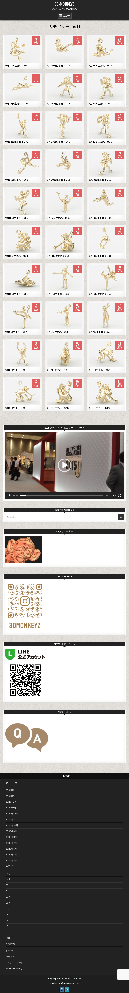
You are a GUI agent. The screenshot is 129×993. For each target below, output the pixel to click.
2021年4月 (11, 790)
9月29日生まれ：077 (58, 65)
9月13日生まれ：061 (100, 256)
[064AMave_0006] (106, 202)
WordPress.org (14, 968)
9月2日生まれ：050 (58, 408)
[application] (64, 465)
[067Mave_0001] (106, 164)
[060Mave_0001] (22, 278)
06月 (8, 903)
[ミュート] (114, 495)
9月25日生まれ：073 (100, 103)
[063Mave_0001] (22, 240)
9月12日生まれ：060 (16, 294)
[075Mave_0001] (22, 87)
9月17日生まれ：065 (58, 218)
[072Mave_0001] (22, 126)
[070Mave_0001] (106, 126)
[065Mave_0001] (64, 202)
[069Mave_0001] (22, 164)
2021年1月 (11, 807)
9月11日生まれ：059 (58, 294)
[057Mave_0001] (22, 316)
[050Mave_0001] (64, 392)
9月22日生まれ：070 (100, 141)
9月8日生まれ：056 (58, 332)
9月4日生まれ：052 (99, 370)
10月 (8, 926)
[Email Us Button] (67, 989)
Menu (66, 15)
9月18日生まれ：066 (16, 218)
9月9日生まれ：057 (16, 332)
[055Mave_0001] (106, 316)
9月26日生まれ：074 (58, 103)
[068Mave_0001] (64, 164)
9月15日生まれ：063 (16, 256)
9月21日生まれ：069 (16, 179)
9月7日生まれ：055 (99, 332)
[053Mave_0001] (64, 354)
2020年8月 (11, 837)
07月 (8, 908)
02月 (8, 879)
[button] (64, 465)
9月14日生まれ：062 (58, 256)
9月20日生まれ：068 (58, 179)
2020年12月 (12, 813)
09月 (23, 47)
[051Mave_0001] (22, 392)
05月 (8, 897)
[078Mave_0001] (22, 49)
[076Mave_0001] (106, 49)
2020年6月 (11, 849)
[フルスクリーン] (119, 495)
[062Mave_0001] (64, 240)
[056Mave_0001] (64, 316)
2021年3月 (11, 796)
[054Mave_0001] (22, 354)
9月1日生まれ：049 (99, 408)
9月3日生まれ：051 (15, 408)
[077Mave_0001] (64, 49)
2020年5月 (11, 854)
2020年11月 (12, 819)
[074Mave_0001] (64, 87)
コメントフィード (14, 962)
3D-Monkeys (64, 4)
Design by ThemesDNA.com (64, 983)
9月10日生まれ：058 (100, 294)
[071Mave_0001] (64, 126)
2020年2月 (11, 860)
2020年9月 (11, 831)
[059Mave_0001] (64, 278)
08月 (8, 914)
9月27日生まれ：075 (16, 103)
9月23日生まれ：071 (58, 141)
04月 (8, 891)
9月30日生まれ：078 (17, 65)
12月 (8, 938)
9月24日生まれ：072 (16, 141)
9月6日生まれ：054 (16, 370)
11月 (8, 932)
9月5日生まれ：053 (57, 370)
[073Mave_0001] (106, 87)
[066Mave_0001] (22, 202)
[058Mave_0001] (106, 278)
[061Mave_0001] (106, 240)
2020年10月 (12, 825)
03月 (8, 885)
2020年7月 (11, 843)
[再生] (9, 495)
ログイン (10, 951)
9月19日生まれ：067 (100, 179)
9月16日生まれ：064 (100, 218)
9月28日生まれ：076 (100, 65)
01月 (8, 873)
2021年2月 (11, 802)
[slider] (61, 495)
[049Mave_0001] (106, 392)
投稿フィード (12, 957)
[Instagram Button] (62, 989)
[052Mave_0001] (106, 354)
